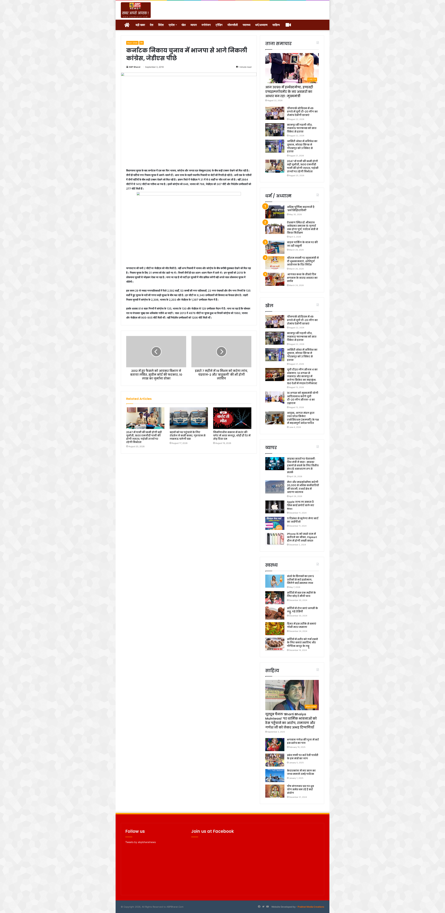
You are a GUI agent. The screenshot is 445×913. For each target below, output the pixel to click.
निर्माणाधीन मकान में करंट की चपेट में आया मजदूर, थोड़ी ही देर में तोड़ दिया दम (231, 435)
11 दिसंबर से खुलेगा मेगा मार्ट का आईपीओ (302, 520)
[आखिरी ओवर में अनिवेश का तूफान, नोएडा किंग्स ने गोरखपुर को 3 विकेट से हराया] (274, 146)
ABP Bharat (134, 67)
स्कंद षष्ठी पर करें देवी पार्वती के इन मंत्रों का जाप (302, 756)
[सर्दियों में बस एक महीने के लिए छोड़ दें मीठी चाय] (274, 597)
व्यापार (194, 25)
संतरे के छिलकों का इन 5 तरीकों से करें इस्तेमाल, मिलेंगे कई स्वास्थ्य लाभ (300, 579)
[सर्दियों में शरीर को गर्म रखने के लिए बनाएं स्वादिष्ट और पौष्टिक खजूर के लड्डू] (274, 644)
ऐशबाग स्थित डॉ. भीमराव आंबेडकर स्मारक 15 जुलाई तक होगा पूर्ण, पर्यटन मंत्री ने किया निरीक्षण (302, 227)
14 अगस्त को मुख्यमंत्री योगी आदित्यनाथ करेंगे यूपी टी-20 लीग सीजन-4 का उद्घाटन (302, 398)
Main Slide (132, 42)
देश (151, 25)
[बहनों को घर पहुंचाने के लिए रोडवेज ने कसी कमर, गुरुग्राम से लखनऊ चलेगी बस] (189, 418)
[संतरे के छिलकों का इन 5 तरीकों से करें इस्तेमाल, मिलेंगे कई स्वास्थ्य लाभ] (274, 581)
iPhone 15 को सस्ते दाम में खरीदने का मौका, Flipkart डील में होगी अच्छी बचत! (302, 537)
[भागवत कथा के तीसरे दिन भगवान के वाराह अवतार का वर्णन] (274, 279)
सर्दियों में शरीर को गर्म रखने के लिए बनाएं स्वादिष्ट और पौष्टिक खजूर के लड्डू (302, 642)
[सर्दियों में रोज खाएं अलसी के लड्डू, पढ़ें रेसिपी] (274, 613)
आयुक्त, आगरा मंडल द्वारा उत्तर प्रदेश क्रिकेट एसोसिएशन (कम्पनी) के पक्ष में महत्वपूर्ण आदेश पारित (303, 418)
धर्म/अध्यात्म (261, 25)
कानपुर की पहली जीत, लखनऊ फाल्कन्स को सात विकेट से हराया (301, 128)
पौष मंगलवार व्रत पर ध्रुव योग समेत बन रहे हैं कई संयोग (300, 789)
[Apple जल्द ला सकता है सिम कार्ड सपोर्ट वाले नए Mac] (274, 506)
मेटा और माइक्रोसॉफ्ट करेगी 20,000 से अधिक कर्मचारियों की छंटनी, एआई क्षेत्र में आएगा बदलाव (303, 487)
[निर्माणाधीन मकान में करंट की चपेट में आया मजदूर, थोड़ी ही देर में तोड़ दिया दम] (232, 418)
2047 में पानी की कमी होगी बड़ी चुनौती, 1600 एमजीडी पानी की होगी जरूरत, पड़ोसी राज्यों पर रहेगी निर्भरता (144, 437)
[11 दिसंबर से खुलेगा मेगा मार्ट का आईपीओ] (274, 523)
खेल (183, 25)
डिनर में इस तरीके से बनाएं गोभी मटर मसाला (301, 625)
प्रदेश (172, 25)
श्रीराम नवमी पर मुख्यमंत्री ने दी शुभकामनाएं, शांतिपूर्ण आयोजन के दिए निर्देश (303, 261)
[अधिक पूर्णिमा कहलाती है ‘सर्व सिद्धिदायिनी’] (274, 211)
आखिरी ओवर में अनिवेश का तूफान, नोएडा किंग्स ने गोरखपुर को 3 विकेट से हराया (302, 146)
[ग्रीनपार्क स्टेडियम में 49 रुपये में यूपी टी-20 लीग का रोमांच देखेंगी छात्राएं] (274, 113)
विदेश (161, 25)
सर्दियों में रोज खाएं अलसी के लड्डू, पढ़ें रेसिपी (302, 609)
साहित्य (276, 25)
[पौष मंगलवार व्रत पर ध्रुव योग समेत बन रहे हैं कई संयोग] (274, 791)
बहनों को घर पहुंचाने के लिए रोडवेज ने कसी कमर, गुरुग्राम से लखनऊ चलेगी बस (187, 435)
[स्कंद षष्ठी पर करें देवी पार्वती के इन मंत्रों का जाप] (274, 760)
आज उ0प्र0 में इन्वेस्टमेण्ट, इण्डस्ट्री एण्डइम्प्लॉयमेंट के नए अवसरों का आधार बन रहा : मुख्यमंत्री (289, 91)
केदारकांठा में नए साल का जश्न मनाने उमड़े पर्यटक (301, 772)
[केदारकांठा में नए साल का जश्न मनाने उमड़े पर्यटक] (274, 775)
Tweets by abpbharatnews (140, 842)
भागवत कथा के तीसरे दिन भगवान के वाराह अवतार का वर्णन (302, 278)
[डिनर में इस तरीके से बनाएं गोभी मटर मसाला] (274, 628)
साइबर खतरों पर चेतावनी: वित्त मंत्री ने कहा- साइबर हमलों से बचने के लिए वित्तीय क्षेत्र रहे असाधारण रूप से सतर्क (303, 465)
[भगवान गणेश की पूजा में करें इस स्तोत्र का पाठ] (274, 744)
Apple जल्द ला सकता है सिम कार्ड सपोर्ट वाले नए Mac (300, 505)
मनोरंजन (206, 25)
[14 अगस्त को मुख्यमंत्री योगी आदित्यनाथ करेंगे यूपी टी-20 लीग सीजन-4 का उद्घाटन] (274, 397)
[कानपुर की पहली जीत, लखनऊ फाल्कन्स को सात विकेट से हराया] (274, 129)
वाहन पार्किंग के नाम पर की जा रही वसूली (302, 244)
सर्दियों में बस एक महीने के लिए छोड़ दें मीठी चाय (301, 594)
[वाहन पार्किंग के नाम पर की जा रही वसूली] (274, 247)
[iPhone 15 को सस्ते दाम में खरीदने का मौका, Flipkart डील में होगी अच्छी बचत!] (274, 538)
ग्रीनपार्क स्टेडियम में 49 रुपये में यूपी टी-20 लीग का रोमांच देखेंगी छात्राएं (302, 112)
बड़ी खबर (140, 25)
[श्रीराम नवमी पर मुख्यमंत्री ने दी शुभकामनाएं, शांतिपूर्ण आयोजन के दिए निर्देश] (274, 262)
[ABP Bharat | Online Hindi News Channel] (136, 10)
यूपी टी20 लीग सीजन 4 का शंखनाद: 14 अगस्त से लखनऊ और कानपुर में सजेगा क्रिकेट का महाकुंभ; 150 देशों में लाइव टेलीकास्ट (302, 376)
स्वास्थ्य (246, 25)
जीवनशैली (232, 25)
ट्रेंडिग (219, 25)
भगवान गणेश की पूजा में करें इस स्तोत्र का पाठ (303, 741)
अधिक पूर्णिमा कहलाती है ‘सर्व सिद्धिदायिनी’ (300, 208)
